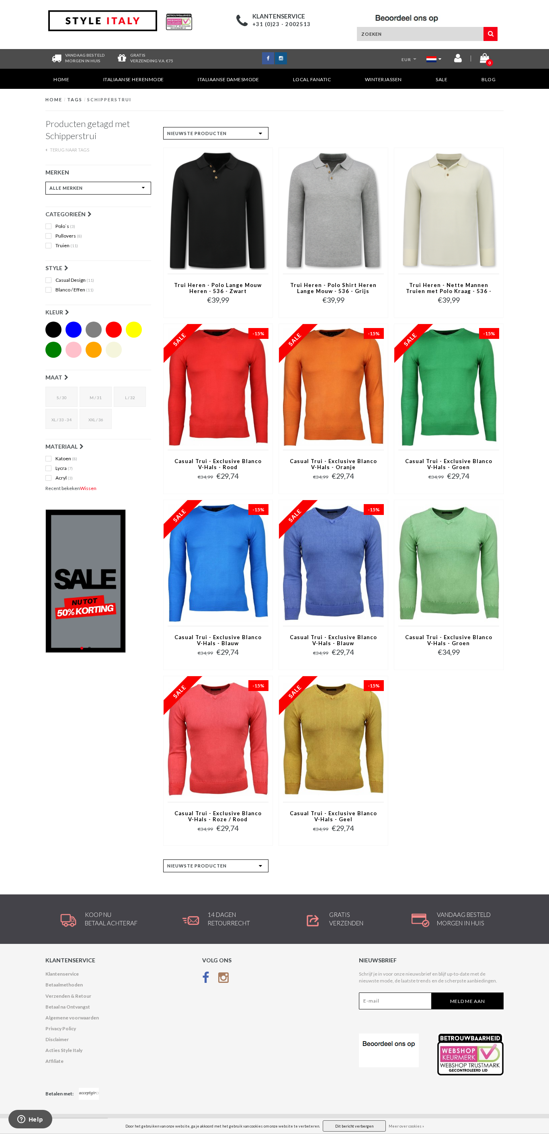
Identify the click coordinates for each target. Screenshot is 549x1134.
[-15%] (218, 386)
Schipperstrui (109, 99)
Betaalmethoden (64, 985)
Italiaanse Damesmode (228, 79)
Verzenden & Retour (68, 996)
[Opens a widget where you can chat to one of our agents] (30, 1120)
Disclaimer (57, 1039)
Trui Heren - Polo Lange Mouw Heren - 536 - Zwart (218, 288)
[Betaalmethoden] (89, 1094)
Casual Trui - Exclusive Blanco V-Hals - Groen (448, 464)
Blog (488, 79)
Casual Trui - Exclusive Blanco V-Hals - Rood (218, 464)
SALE (441, 79)
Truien (66, 245)
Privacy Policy (60, 1028)
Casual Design (74, 280)
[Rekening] (458, 60)
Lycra (64, 468)
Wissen (88, 488)
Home (61, 79)
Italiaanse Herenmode (133, 79)
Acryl (64, 478)
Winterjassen (383, 79)
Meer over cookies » (406, 1126)
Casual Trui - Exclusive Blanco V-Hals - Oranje (333, 464)
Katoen (66, 458)
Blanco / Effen (74, 290)
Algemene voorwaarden (72, 1018)
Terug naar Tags (69, 149)
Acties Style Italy (63, 1050)
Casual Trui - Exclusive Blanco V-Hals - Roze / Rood (218, 816)
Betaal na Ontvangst (67, 1007)
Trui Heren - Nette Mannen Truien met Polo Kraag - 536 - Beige (449, 288)
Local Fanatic (312, 79)
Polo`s (65, 226)
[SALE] (98, 581)
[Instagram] (223, 979)
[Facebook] (205, 979)
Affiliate (54, 1061)
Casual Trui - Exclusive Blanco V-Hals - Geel (333, 816)
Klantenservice (62, 974)
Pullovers (68, 236)
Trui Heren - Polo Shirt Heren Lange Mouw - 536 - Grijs (333, 288)
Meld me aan (467, 1001)
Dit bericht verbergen (354, 1126)
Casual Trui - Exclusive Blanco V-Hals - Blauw (218, 640)
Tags (74, 99)
